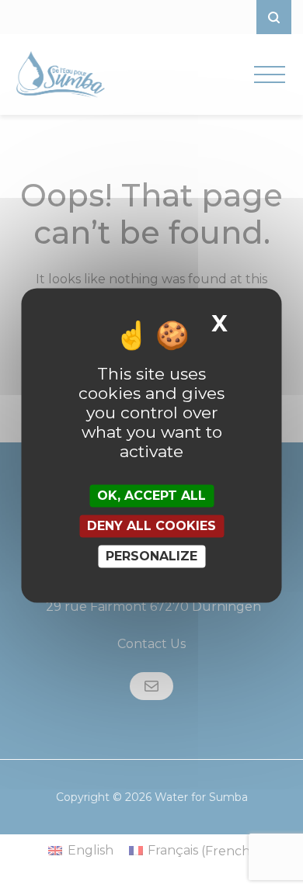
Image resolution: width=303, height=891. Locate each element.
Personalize (151, 556)
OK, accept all (151, 495)
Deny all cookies (151, 525)
